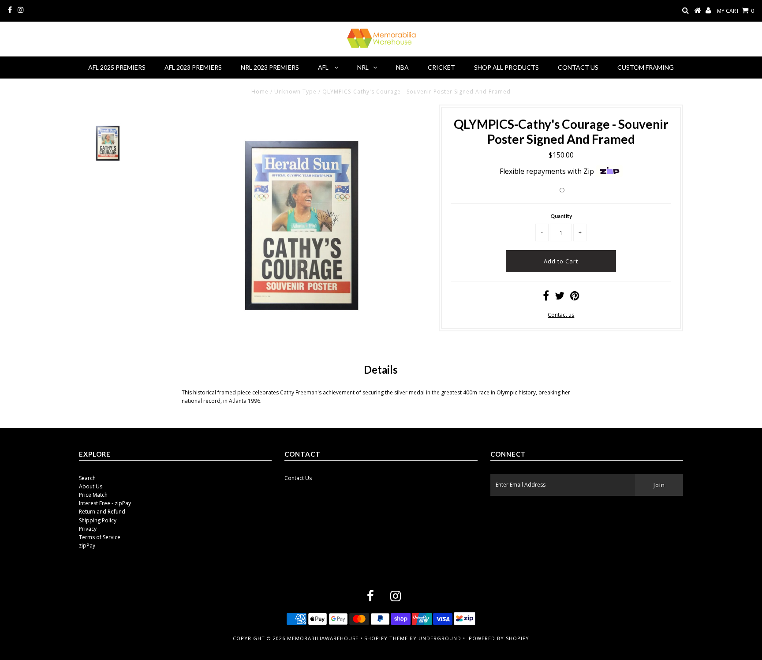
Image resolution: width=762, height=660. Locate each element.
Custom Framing (645, 67)
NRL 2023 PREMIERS (270, 67)
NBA (402, 67)
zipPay (87, 545)
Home (260, 91)
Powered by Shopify (499, 638)
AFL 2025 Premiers (117, 67)
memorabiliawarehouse (323, 638)
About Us (90, 486)
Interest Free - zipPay (105, 503)
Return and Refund (102, 511)
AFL (324, 67)
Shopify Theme (386, 638)
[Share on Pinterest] (574, 297)
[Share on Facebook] (546, 297)
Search (87, 478)
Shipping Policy (97, 520)
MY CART (735, 11)
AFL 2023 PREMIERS (193, 67)
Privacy (88, 528)
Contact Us (578, 67)
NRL (363, 67)
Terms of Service (99, 537)
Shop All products (506, 67)
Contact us (561, 315)
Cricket (441, 67)
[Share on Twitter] (559, 297)
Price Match (93, 495)
